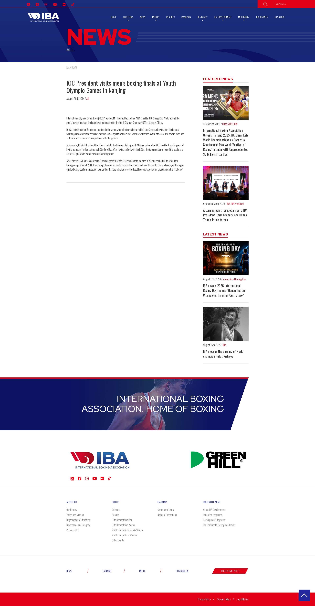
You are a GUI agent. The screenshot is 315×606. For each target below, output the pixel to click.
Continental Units (166, 510)
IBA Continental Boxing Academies (219, 525)
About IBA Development (214, 510)
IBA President (237, 204)
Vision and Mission (75, 515)
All (87, 99)
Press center (72, 530)
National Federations (167, 515)
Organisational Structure (78, 520)
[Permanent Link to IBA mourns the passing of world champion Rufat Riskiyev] (226, 324)
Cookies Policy (224, 599)
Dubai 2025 (227, 124)
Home (113, 17)
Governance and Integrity (78, 525)
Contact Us (182, 571)
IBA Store (280, 17)
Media (142, 571)
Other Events (118, 540)
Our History (71, 510)
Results (170, 17)
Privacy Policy (204, 599)
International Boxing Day (234, 279)
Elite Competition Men (122, 520)
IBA (235, 124)
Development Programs (214, 520)
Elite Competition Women (124, 525)
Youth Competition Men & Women (127, 530)
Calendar (116, 510)
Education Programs (212, 515)
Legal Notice (243, 599)
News (143, 17)
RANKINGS (186, 17)
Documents (262, 17)
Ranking (107, 571)
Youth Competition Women (124, 535)
